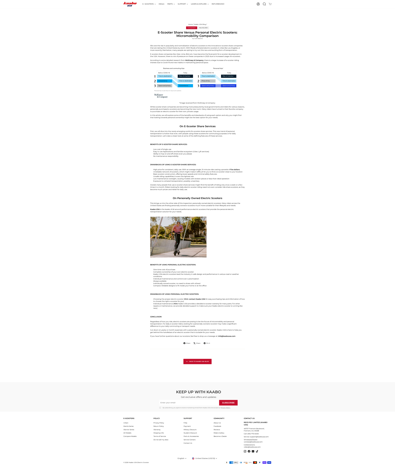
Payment (187, 426)
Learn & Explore (199, 4)
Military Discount (190, 430)
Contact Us (188, 443)
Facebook (217, 426)
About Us (217, 423)
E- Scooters (148, 4)
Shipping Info (158, 433)
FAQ (185, 423)
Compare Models (130, 436)
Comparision (192, 27)
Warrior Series (128, 430)
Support (182, 4)
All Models (127, 433)
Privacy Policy (225, 407)
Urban (125, 423)
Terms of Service (159, 436)
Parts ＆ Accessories (191, 436)
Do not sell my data (160, 440)
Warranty (156, 430)
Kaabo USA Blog (200, 24)
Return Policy (158, 426)
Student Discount (190, 433)
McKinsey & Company (194, 60)
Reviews (217, 430)
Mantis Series (128, 426)
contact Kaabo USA (197, 299)
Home (190, 24)
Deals (161, 4)
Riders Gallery (219, 433)
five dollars (235, 170)
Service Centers (189, 440)
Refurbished (218, 4)
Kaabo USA (155, 209)
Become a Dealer (220, 436)
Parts (170, 4)
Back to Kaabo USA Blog (199, 361)
